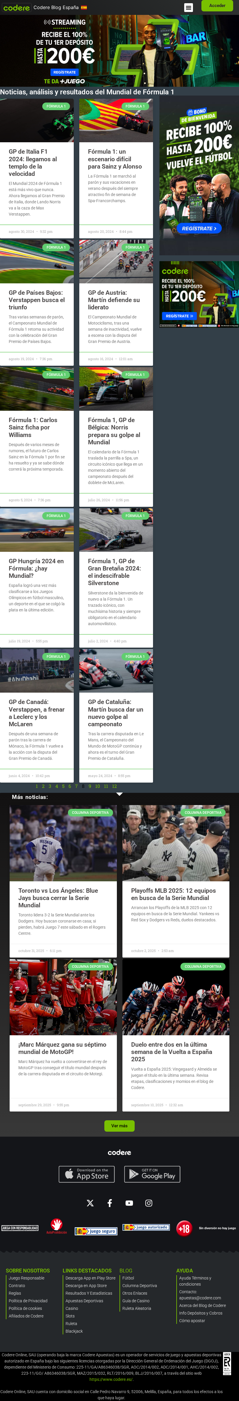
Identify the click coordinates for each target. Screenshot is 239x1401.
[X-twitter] (90, 1203)
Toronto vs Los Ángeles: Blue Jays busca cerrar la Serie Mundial (58, 898)
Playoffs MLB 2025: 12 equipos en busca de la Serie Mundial (173, 894)
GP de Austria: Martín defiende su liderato (114, 300)
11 (106, 786)
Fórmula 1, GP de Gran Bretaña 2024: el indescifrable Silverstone (114, 572)
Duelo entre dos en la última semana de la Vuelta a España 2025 (171, 1052)
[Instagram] (149, 1203)
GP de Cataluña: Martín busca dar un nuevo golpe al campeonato (115, 713)
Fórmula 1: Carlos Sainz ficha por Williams (33, 427)
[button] (188, 7)
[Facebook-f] (110, 1203)
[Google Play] (152, 1174)
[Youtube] (129, 1203)
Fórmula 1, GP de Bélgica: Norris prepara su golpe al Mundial (114, 431)
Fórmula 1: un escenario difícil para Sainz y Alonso (115, 159)
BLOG (125, 1271)
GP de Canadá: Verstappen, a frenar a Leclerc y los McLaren (37, 713)
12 (114, 786)
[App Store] (87, 1174)
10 (97, 786)
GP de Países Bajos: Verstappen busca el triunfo (37, 300)
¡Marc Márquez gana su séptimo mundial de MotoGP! (62, 1048)
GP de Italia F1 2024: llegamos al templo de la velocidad (33, 162)
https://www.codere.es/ (111, 1379)
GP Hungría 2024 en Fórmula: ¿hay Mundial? (36, 568)
